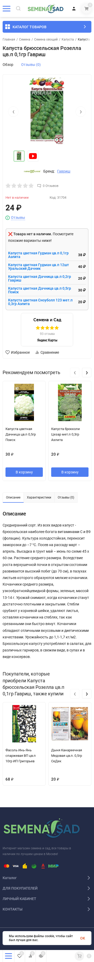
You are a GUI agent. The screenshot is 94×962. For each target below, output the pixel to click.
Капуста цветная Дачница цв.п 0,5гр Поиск (39, 290)
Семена (24, 39)
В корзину (24, 472)
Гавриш (63, 171)
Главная (9, 39)
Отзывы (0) (31, 64)
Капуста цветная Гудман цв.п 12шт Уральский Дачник (38, 266)
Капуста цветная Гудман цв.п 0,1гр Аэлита (38, 255)
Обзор (8, 64)
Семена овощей (46, 39)
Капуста (68, 39)
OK (82, 938)
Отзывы (18, 218)
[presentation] (13, 111)
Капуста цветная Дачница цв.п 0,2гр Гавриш (39, 278)
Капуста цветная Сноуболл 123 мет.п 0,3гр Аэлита (40, 302)
